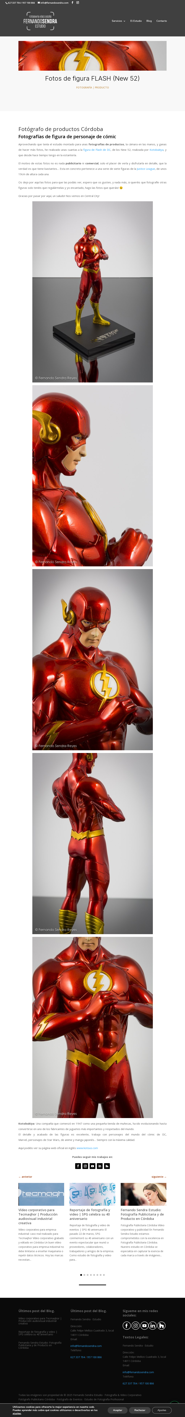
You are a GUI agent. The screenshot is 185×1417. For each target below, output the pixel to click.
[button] (81, 1275)
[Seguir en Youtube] (92, 1166)
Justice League (146, 168)
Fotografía (84, 87)
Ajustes (162, 1410)
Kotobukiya (157, 149)
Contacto (161, 21)
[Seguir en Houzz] (107, 1166)
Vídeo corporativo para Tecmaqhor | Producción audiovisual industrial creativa (37, 1216)
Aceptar (117, 1410)
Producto (102, 87)
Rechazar (139, 1410)
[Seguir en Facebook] (78, 1166)
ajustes (17, 1413)
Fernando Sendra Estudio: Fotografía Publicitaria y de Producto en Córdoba (142, 1214)
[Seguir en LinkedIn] (100, 1166)
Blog (149, 21)
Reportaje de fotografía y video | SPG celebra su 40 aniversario (90, 1214)
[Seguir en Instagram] (85, 1166)
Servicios (117, 21)
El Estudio (136, 21)
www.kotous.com (87, 1148)
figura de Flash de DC (97, 149)
